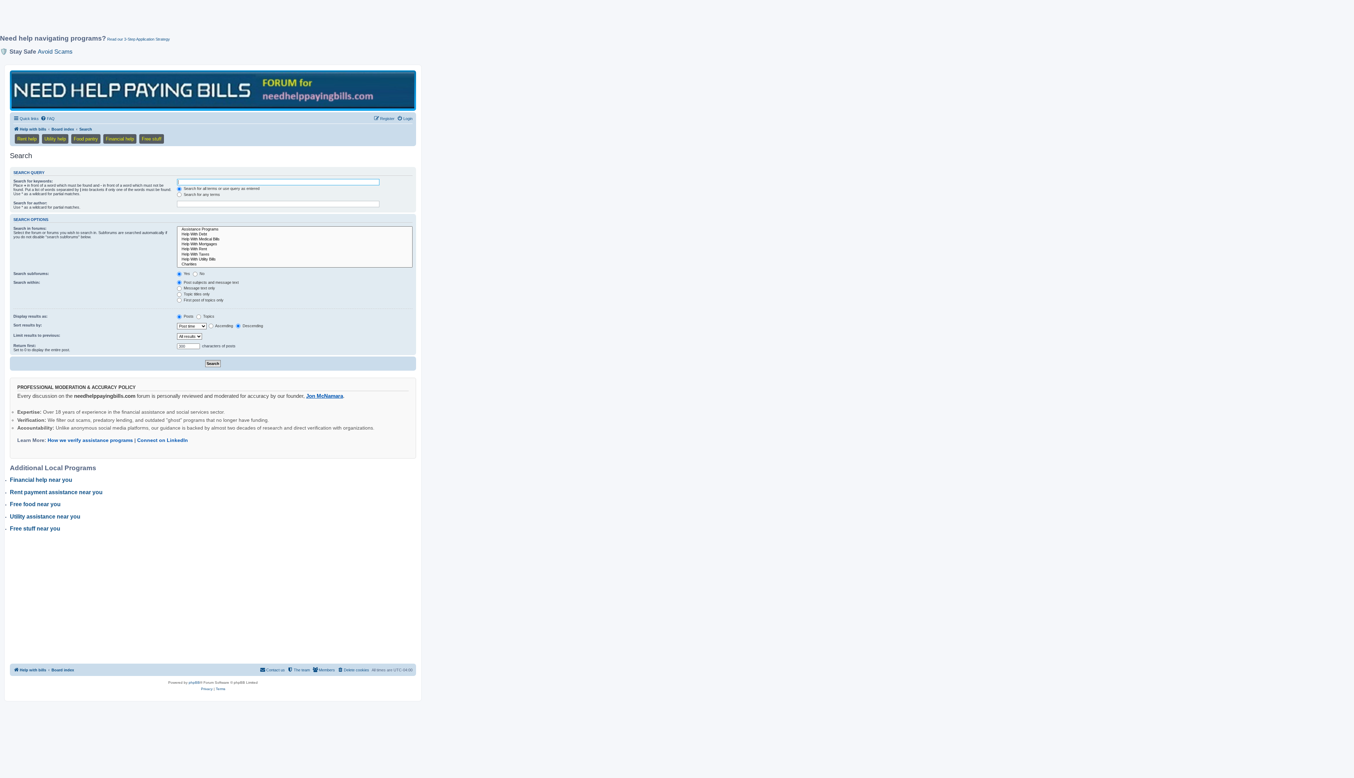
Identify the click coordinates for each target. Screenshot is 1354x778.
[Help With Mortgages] (295, 244)
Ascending (223, 326)
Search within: (26, 282)
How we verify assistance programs (90, 440)
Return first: (24, 345)
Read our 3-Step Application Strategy (138, 39)
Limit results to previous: (36, 335)
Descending (252, 326)
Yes (186, 273)
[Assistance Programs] (295, 229)
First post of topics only (203, 300)
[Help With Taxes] (295, 254)
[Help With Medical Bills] (295, 239)
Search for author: (30, 203)
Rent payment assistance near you (56, 492)
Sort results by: (27, 325)
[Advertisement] (171, 20)
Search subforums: (31, 273)
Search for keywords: (33, 181)
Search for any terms (201, 194)
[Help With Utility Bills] (295, 259)
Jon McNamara (324, 396)
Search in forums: (30, 228)
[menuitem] (48, 118)
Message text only (199, 288)
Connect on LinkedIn (162, 440)
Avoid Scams (55, 51)
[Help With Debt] (295, 234)
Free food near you (35, 504)
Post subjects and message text (211, 282)
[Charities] (295, 264)
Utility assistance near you (45, 517)
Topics (208, 316)
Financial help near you (41, 480)
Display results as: (30, 316)
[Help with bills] (213, 90)
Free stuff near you (35, 529)
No (202, 273)
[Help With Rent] (295, 249)
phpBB (194, 682)
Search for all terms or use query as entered (221, 188)
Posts (188, 316)
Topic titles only (196, 294)
